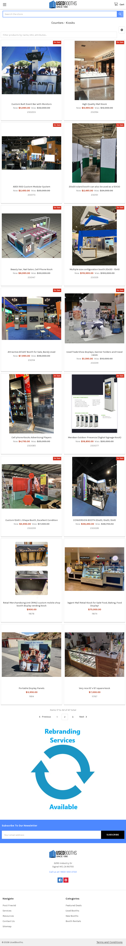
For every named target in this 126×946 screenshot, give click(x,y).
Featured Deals (74, 905)
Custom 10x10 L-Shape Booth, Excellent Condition (31, 520)
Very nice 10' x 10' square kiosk (94, 688)
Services (7, 910)
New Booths (72, 916)
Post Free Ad (9, 905)
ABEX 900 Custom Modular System (31, 186)
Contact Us (9, 921)
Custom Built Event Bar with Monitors (31, 104)
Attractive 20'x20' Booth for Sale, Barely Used (31, 352)
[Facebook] (60, 880)
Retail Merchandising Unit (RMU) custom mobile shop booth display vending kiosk (31, 604)
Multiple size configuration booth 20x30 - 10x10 (95, 269)
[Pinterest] (65, 880)
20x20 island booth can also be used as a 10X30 (94, 186)
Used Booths (72, 910)
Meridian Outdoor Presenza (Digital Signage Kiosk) (94, 437)
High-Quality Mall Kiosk (94, 104)
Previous (46, 717)
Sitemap (7, 926)
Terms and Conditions (109, 942)
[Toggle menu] (4, 4)
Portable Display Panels (31, 688)
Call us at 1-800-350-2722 (63, 871)
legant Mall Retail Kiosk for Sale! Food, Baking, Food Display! (94, 604)
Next (82, 717)
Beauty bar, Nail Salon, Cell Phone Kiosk (31, 269)
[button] (122, 30)
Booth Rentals (73, 921)
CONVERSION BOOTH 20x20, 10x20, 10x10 (94, 520)
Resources (8, 916)
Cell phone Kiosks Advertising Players (31, 437)
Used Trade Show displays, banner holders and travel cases (94, 353)
